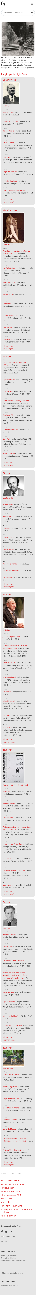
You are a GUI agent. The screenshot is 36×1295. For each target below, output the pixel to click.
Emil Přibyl (7, 157)
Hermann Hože (8, 112)
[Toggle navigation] (32, 4)
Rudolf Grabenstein (10, 121)
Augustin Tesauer (10, 172)
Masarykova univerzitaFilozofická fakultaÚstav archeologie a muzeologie (13, 1258)
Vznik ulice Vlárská (10, 564)
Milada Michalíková (10, 1016)
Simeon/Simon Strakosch (12, 1025)
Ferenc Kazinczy (9, 282)
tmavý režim (10, 1236)
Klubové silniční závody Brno (16, 400)
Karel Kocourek (8, 537)
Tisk (19, 1173)
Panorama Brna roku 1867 (13, 1184)
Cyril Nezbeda (8, 391)
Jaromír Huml (8, 504)
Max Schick (7, 692)
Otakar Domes (8, 131)
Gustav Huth (8, 294)
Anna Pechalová (9, 803)
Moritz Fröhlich (9, 268)
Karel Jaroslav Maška (11, 1074)
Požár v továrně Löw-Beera (13, 844)
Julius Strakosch (9, 701)
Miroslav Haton (9, 453)
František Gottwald (10, 315)
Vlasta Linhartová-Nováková (14, 190)
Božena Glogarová (10, 1086)
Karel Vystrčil (8, 415)
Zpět (12, 1173)
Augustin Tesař (9, 992)
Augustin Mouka (9, 1129)
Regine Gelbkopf (9, 379)
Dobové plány (8, 1187)
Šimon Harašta (8, 818)
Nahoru (4, 1173)
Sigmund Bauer (9, 1001)
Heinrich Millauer (9, 934)
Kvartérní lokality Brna (12, 1205)
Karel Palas (7, 528)
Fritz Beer (6, 715)
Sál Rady (6, 1202)
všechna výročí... (9, 202)
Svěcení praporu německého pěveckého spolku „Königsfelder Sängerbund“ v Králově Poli (15, 975)
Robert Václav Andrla (11, 1108)
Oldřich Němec (8, 549)
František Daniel (9, 663)
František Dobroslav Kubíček (14, 870)
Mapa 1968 (7, 1198)
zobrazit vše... (8, 199)
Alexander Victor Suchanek (13, 961)
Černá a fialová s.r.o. (10, 1285)
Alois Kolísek (7, 727)
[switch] (3, 1236)
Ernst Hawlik (8, 946)
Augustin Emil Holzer (11, 1098)
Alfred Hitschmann (10, 143)
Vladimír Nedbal (9, 858)
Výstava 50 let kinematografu (15, 1150)
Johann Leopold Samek (12, 636)
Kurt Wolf (6, 439)
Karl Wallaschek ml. (10, 429)
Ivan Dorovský (8, 577)
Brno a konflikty (9, 1215)
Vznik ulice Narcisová (11, 570)
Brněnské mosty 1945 (11, 1195)
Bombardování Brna (11, 1191)
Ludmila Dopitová (10, 181)
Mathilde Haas (8, 516)
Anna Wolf (7, 303)
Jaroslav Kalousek (9, 677)
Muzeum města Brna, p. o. (12, 1273)
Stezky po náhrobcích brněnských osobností (16, 1210)
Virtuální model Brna (11, 1180)
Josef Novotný (8, 885)
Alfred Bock (7, 791)
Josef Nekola (7, 327)
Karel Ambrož (8, 339)
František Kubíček (10, 1119)
